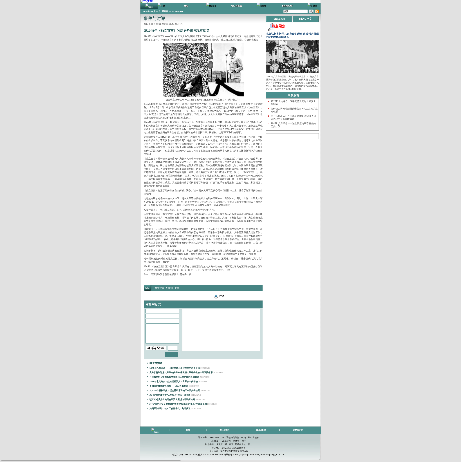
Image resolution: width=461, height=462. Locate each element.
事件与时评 (154, 18)
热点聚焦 (278, 26)
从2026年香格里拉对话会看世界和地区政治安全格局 (174, 390)
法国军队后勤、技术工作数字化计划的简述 (170, 408)
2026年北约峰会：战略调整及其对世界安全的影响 (173, 381)
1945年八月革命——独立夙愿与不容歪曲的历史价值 (174, 368)
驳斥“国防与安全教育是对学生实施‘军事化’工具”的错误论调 (178, 404)
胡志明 (169, 288)
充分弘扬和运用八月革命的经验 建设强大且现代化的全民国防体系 (181, 372)
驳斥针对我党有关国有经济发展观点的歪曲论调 (172, 399)
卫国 (176, 288)
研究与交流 (298, 430)
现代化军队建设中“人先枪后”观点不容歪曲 (170, 395)
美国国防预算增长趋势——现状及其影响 (168, 386)
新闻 (188, 430)
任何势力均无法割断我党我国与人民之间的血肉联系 (174, 377)
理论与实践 (225, 430)
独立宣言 (159, 288)
